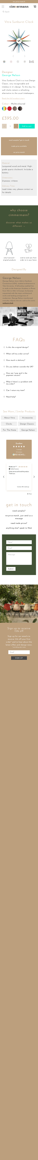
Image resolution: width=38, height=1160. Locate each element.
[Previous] (13, 56)
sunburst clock (8, 303)
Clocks (9, 424)
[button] (3, 476)
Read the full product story (13, 98)
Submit (11, 569)
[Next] (25, 56)
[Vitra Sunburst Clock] (19, 40)
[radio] (4, 108)
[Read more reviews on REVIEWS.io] (19, 455)
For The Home (9, 430)
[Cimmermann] (19, 6)
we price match (19, 1)
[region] (19, 477)
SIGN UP (19, 658)
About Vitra (9, 418)
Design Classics (27, 424)
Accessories (27, 418)
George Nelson (11, 75)
